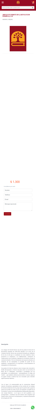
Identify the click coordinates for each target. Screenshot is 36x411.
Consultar (7, 214)
